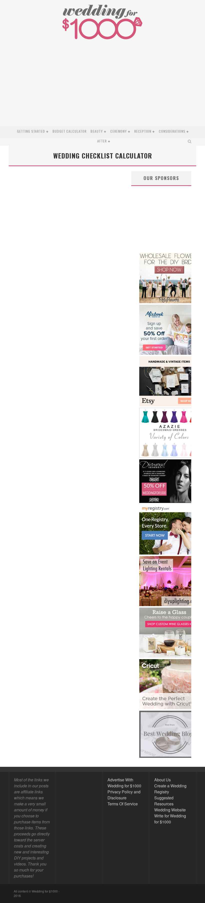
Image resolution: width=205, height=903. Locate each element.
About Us (162, 780)
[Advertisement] (102, 89)
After (102, 140)
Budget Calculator (69, 131)
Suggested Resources (164, 801)
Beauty (96, 131)
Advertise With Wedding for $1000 (124, 783)
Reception (142, 131)
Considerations (172, 131)
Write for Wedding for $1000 (170, 819)
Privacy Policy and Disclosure (124, 795)
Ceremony (118, 131)
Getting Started (31, 131)
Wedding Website (170, 810)
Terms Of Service (123, 804)
